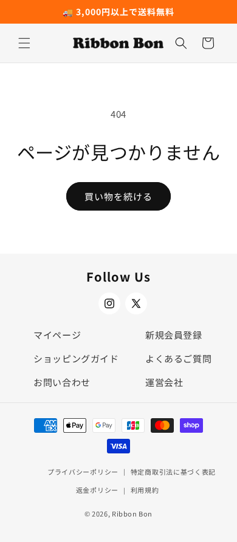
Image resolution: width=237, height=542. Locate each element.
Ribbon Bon (132, 513)
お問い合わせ (62, 382)
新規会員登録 (173, 334)
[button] (24, 43)
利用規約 (145, 490)
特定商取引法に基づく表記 (173, 471)
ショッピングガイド (75, 358)
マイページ (57, 334)
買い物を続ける (118, 196)
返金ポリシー (97, 490)
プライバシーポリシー (82, 471)
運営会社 (164, 382)
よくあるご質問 (178, 358)
